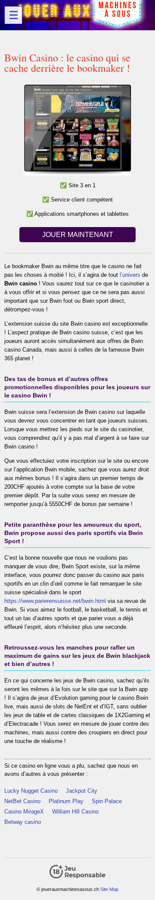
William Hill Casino (75, 811)
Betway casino (22, 822)
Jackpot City (81, 791)
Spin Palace (107, 801)
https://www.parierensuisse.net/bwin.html (55, 601)
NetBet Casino (22, 801)
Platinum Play (66, 801)
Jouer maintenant (77, 234)
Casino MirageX (24, 811)
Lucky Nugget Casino (31, 791)
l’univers (130, 275)
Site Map (109, 889)
